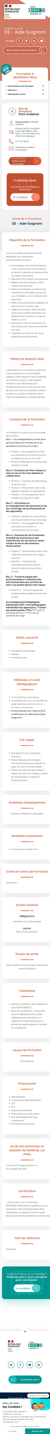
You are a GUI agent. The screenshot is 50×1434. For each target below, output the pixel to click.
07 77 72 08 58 (22, 141)
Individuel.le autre (17, 94)
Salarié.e (12, 90)
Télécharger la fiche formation (21, 50)
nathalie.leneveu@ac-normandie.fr (25, 148)
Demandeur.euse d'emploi (20, 86)
